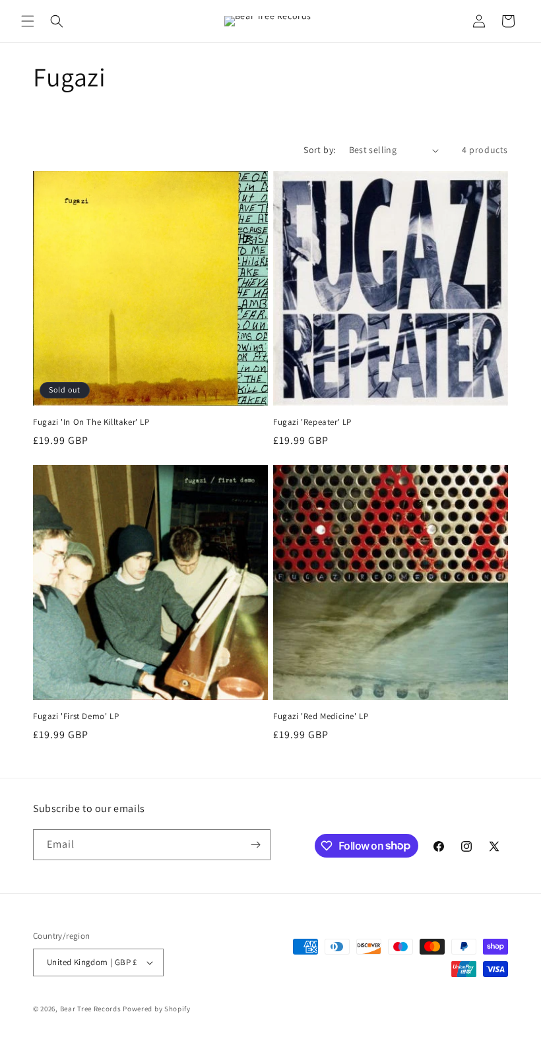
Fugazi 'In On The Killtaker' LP (91, 422)
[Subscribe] (255, 844)
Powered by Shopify (157, 1008)
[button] (27, 21)
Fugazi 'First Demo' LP (76, 716)
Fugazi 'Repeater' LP (312, 422)
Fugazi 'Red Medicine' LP (320, 716)
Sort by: (319, 150)
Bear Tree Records (90, 1008)
